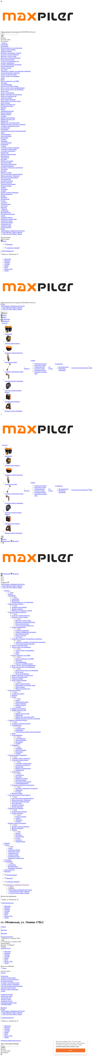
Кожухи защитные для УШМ (24, 659)
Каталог (10, 594)
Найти (3, 1047)
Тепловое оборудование (19, 811)
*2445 (3, 229)
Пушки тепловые (20, 816)
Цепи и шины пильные (22, 683)
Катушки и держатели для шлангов (26, 788)
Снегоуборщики (20, 738)
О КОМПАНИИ (6, 1004)
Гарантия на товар (6, 996)
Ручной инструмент (18, 693)
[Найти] (2, 36)
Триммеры (18, 748)
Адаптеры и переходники (23, 763)
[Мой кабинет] (1, 576)
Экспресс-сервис (6, 999)
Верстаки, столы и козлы (23, 620)
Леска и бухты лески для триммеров (26, 670)
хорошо (71, 1050)
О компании (12, 865)
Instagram (7, 261)
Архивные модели (6, 1001)
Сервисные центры (7, 994)
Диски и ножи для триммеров (24, 650)
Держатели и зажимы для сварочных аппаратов (30, 642)
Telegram (7, 262)
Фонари (17, 833)
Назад (12, 592)
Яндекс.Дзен (8, 269)
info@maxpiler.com (8, 251)
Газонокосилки (20, 728)
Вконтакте (7, 259)
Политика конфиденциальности (11, 1040)
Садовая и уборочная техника (21, 723)
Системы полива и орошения (21, 758)
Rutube (6, 265)
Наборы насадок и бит (22, 713)
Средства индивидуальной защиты (23, 798)
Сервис (10, 848)
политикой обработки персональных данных (67, 1046)
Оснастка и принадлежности (21, 615)
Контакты (4, 1007)
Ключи (17, 700)
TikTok (6, 270)
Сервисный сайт (6, 997)
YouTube (7, 264)
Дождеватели (19, 775)
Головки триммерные (22, 630)
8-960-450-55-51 (6, 948)
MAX (6, 267)
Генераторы (15, 599)
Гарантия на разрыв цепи (9, 1002)
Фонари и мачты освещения (20, 826)
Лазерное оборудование (19, 607)
